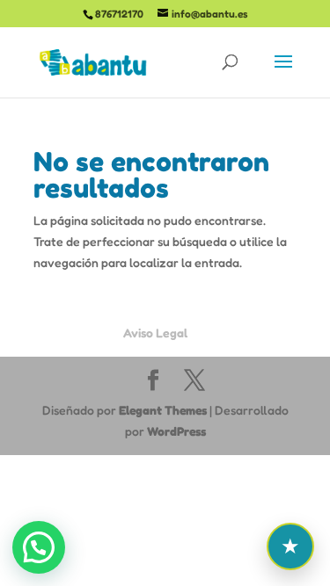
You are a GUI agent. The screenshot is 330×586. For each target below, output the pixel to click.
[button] (38, 547)
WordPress (176, 430)
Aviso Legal (155, 332)
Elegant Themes (163, 409)
